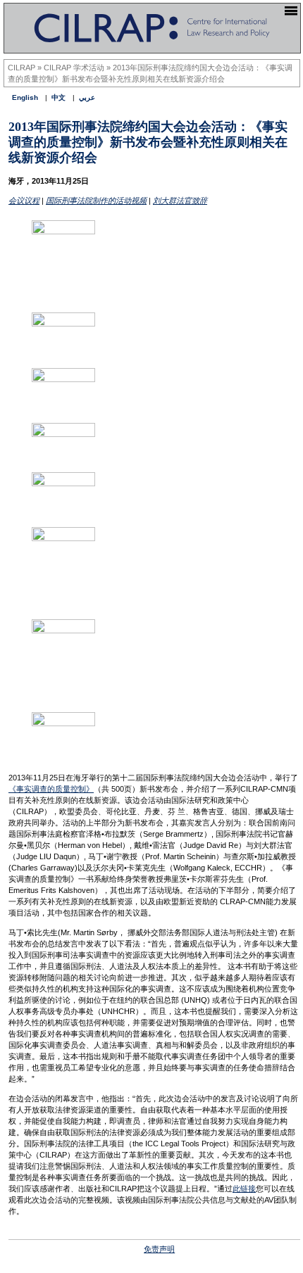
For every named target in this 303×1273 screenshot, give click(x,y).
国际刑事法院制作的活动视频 (96, 200)
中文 (58, 97)
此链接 (244, 1188)
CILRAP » (26, 67)
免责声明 (159, 1249)
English (25, 97)
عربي (87, 97)
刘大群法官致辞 (180, 200)
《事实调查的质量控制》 (51, 789)
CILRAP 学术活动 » (78, 67)
